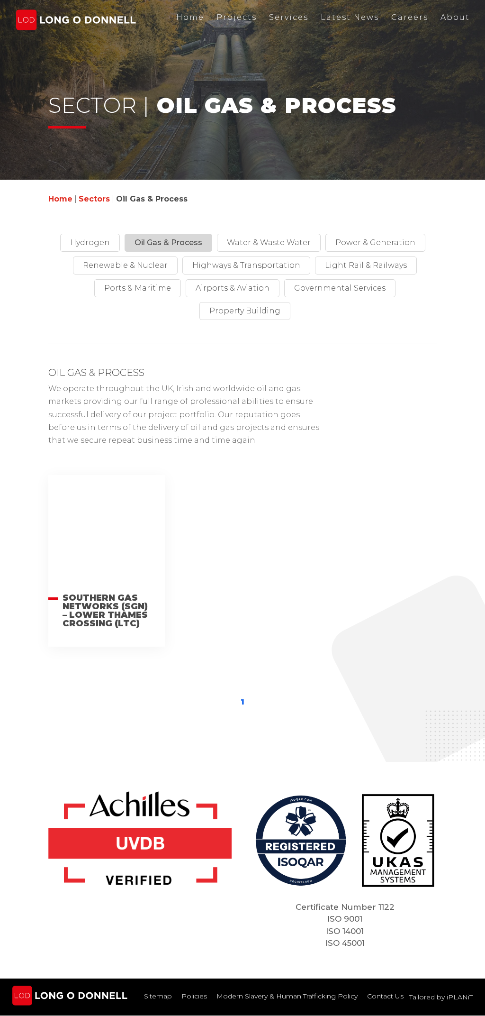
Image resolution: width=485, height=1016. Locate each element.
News (350, 17)
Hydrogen (90, 242)
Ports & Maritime (137, 288)
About (455, 17)
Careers (409, 17)
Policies (194, 996)
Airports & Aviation (232, 288)
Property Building (244, 310)
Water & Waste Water (269, 242)
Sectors (94, 198)
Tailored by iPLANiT (441, 997)
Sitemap (158, 996)
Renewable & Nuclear (125, 265)
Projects (236, 17)
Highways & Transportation (246, 265)
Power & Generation (375, 242)
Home (190, 17)
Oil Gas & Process (168, 242)
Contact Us (385, 996)
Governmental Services (340, 288)
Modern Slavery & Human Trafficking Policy (287, 996)
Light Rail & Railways (366, 265)
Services (288, 17)
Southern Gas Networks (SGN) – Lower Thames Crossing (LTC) (105, 611)
